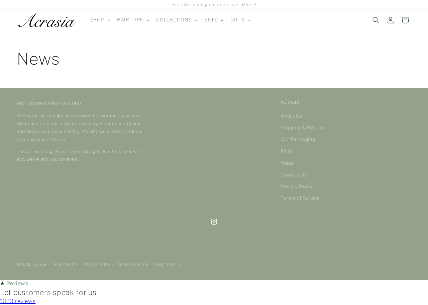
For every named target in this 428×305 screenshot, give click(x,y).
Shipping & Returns (303, 127)
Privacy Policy (296, 186)
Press (287, 163)
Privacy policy (97, 264)
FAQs (287, 151)
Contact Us (294, 174)
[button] (99, 20)
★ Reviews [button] (14, 283)
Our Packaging (298, 139)
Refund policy (65, 264)
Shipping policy (168, 264)
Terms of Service (300, 198)
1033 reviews (17, 301)
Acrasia (39, 264)
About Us (291, 116)
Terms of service (132, 264)
